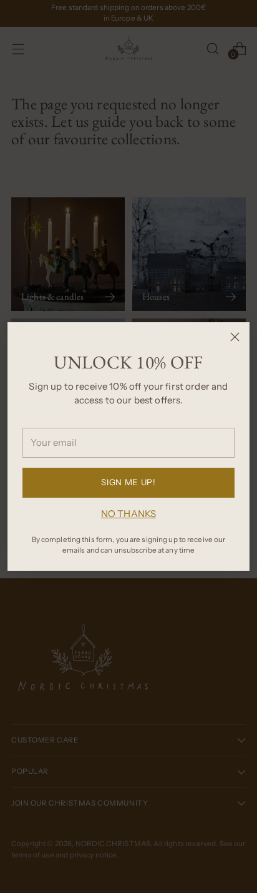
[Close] (235, 337)
